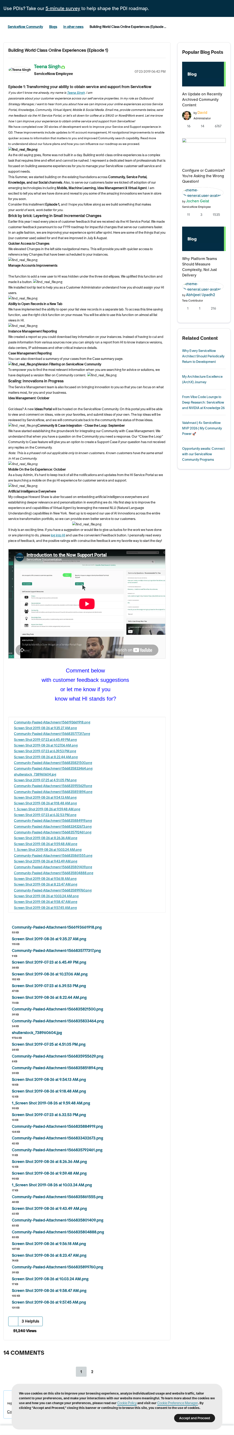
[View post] (204, 74)
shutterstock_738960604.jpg (35, 774)
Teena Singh (76, 93)
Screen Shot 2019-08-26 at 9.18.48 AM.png (45, 803)
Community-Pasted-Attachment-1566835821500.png (53, 763)
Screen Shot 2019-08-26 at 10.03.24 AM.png (46, 896)
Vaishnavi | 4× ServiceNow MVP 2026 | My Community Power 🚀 (202, 428)
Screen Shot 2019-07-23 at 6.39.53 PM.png (45, 751)
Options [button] (162, 66)
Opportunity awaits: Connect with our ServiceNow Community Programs (203, 454)
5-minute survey (62, 8)
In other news (73, 27)
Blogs (53, 27)
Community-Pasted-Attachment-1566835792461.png (52, 832)
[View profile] (186, 115)
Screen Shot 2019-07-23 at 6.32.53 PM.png (45, 815)
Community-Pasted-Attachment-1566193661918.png (52, 722)
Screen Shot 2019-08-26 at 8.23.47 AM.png (45, 884)
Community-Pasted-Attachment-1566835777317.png (52, 734)
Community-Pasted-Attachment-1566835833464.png (53, 768)
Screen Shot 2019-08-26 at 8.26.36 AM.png (45, 838)
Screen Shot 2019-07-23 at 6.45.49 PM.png (45, 740)
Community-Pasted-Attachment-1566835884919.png (53, 821)
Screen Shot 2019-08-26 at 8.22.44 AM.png (46, 757)
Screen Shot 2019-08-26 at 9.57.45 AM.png (45, 908)
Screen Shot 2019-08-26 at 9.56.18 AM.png (45, 879)
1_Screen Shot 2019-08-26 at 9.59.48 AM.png (47, 809)
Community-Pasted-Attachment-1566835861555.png (53, 856)
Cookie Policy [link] (127, 1403)
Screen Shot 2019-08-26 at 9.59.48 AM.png (45, 844)
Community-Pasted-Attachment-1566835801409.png (53, 867)
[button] (13, 1321)
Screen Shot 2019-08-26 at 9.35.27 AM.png (45, 728)
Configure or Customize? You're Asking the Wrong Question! (203, 176)
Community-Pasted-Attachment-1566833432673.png (53, 827)
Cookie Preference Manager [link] (177, 1403)
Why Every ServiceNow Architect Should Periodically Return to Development (203, 356)
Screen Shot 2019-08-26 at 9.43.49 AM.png (45, 861)
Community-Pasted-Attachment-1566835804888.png (53, 873)
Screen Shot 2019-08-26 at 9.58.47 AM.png (45, 902)
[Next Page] (104, 1372)
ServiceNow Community (25, 27)
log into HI (58, 535)
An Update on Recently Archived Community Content (202, 99)
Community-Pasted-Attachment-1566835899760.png (53, 890)
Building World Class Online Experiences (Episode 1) (58, 50)
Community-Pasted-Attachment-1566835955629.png (53, 786)
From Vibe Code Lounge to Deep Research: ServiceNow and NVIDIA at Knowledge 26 (203, 402)
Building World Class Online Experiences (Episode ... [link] (128, 27)
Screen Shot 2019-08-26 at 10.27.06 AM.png (46, 745)
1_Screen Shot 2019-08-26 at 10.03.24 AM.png (48, 850)
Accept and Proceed (194, 1418)
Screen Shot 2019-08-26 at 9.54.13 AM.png (45, 797)
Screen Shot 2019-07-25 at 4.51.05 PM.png (45, 780)
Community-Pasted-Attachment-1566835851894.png (53, 792)
